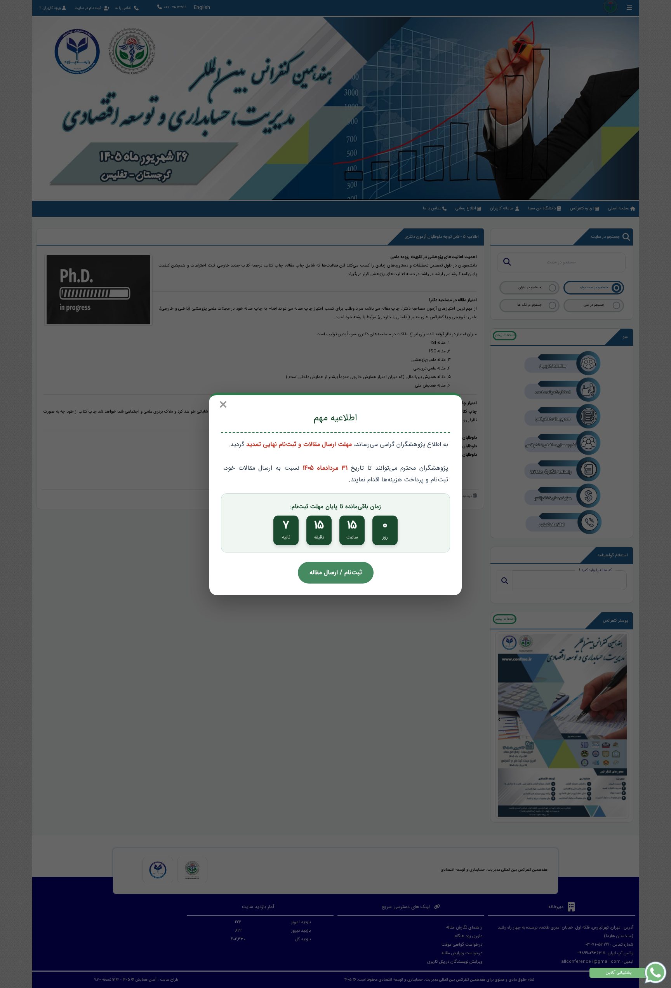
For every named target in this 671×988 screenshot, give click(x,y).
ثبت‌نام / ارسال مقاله (335, 572)
